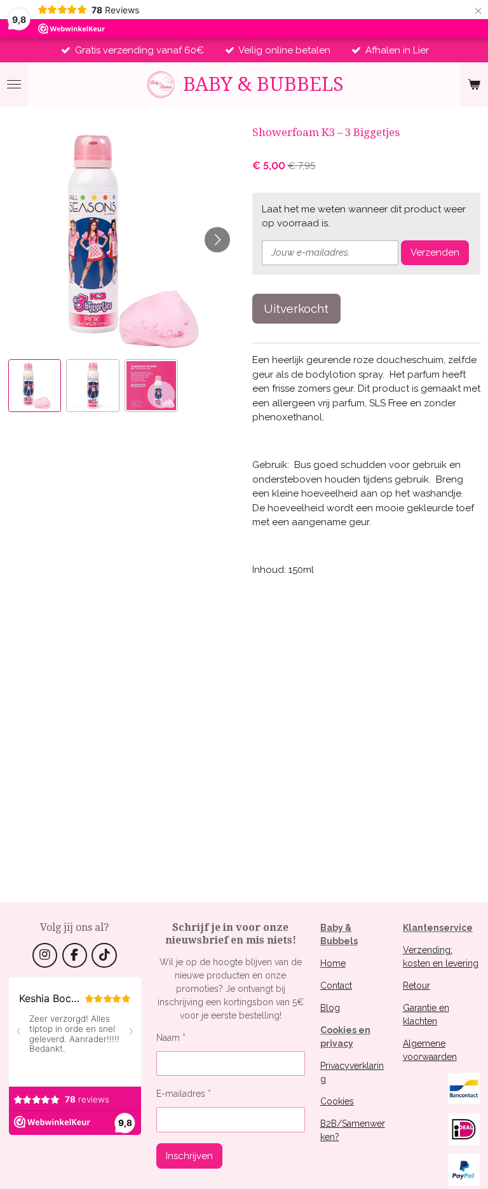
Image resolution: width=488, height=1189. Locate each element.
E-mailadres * (183, 1094)
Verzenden (434, 252)
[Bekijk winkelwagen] (474, 84)
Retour (416, 985)
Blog (330, 1008)
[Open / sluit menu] (14, 84)
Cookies (337, 1101)
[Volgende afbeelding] (217, 239)
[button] (35, 386)
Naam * (171, 1038)
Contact (336, 985)
